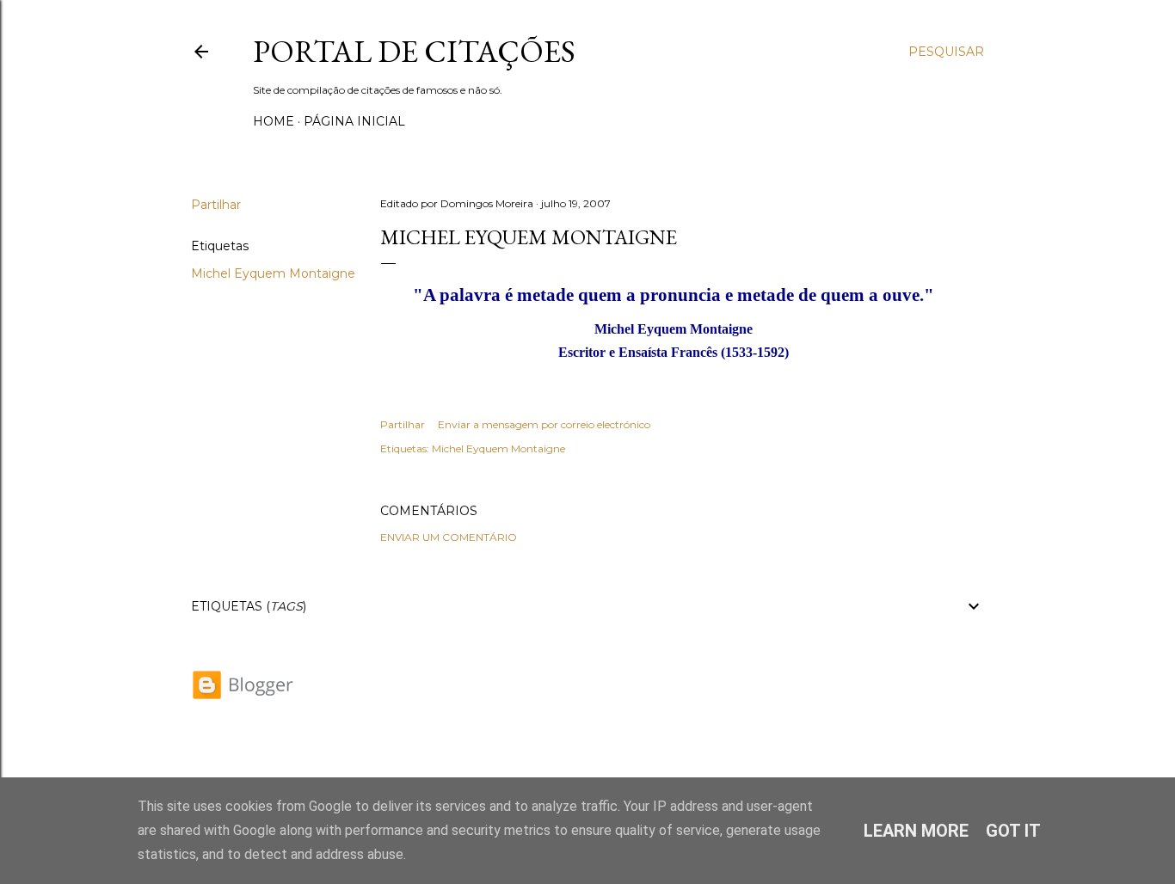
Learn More (916, 830)
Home (273, 121)
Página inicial (354, 121)
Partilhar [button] (216, 204)
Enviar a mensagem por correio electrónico (544, 424)
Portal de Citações (414, 51)
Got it (1013, 830)
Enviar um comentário (448, 537)
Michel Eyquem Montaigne (273, 273)
